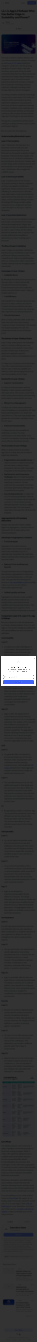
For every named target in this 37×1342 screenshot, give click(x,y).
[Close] (34, 658)
